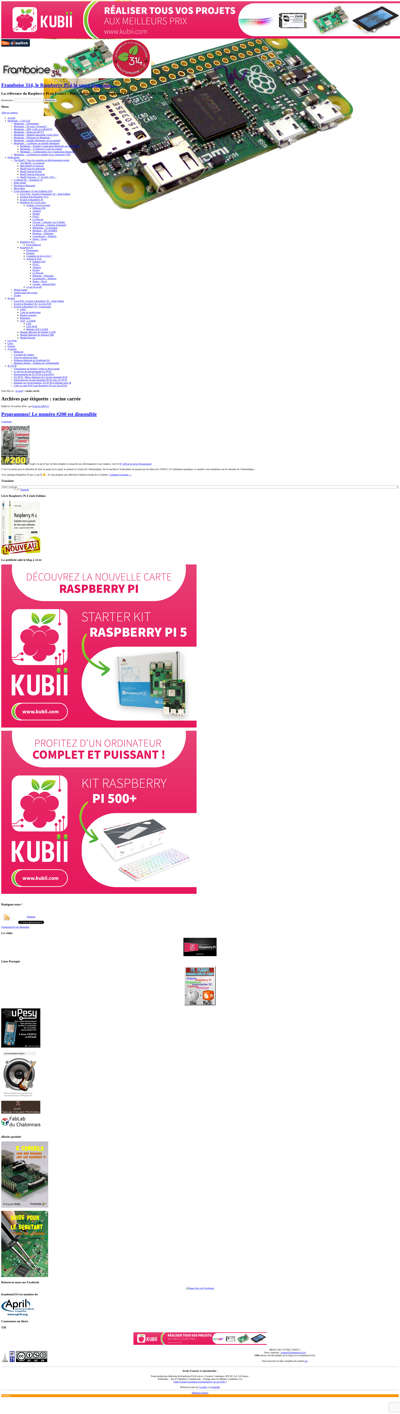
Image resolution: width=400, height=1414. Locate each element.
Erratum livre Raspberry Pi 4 (34, 197)
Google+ (203, 1387)
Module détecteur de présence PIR (37, 335)
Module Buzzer (27, 337)
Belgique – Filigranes (43, 233)
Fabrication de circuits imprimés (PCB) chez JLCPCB (40, 380)
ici (305, 1361)
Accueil (11, 118)
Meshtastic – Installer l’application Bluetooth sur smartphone (50, 146)
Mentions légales (200, 1392)
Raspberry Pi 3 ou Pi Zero (33, 202)
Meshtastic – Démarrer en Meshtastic (32, 137)
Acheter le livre (33, 259)
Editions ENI (38, 208)
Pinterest (31, 916)
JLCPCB (12, 366)
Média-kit (18, 351)
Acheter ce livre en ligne (38, 205)
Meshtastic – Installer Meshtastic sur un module (37, 140)
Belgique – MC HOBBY (45, 230)
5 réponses (6, 421)
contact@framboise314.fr (293, 1352)
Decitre (36, 213)
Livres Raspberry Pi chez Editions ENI (33, 191)
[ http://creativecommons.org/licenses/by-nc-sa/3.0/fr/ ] (200, 1382)
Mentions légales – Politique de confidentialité (36, 363)
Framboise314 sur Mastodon (15, 927)
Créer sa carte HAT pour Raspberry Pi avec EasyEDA (40, 385)
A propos (12, 349)
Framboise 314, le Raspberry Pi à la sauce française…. (59, 85)
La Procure (37, 219)
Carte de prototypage (30, 312)
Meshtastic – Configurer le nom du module (41, 149)
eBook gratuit (20, 289)
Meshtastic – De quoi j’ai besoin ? (30, 126)
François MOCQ (40, 406)
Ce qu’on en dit (34, 287)
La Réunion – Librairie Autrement (49, 225)
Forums (11, 346)
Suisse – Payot (39, 239)
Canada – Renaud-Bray (44, 284)
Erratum (30, 253)
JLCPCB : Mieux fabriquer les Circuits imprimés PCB (40, 377)
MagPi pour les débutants (32, 168)
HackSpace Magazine (24, 185)
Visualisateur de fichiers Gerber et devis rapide (37, 368)
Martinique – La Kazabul (44, 228)
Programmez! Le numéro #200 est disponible (49, 414)
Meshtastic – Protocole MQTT (29, 132)
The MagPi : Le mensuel (32, 163)
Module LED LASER (37, 329)
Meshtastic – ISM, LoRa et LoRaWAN (33, 129)
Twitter (17, 295)
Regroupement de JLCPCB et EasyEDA (34, 374)
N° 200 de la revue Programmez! (135, 464)
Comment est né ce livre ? (39, 256)
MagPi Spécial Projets (31, 171)
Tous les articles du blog (26, 357)
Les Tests (12, 340)
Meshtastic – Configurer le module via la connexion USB (42, 154)
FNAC (35, 216)
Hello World (20, 182)
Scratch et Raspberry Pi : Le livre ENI (32, 304)
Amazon (36, 211)
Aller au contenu (9, 112)
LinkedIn (215, 1387)
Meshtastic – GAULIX (19, 120)
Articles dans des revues (26, 292)
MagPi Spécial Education (32, 174)
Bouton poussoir (28, 315)
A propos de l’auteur (24, 354)
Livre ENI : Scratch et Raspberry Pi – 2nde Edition (45, 194)
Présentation (32, 250)
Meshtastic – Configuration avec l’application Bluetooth (47, 151)
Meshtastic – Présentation (26, 123)
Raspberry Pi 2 (27, 242)
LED (28, 323)
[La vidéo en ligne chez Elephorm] (200, 955)
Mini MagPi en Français (32, 166)
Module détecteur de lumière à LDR (38, 332)
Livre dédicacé (33, 244)
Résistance (25, 318)
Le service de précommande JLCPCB (32, 371)
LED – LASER (28, 320)
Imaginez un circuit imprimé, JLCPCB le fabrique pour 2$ (42, 382)
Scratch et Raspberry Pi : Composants (32, 306)
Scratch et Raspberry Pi (31, 199)
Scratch (11, 298)
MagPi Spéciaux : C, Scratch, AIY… (38, 177)
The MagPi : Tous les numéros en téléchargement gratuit (41, 160)
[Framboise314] (200, 1288)
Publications (14, 157)
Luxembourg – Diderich (44, 236)
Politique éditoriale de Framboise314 (32, 360)
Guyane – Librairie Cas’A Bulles (48, 222)
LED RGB (31, 326)
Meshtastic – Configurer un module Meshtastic (37, 143)
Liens (10, 343)
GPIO (23, 309)
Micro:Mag (19, 188)
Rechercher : (7, 100)
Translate (24, 489)
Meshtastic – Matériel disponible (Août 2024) (36, 135)
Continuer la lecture (120, 474)
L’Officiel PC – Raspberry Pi (28, 180)
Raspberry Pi (26, 247)
